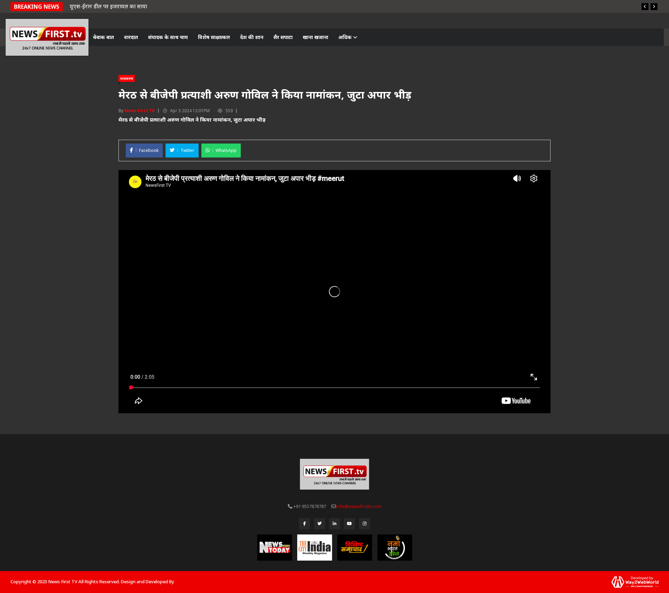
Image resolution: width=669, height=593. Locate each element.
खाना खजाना (315, 37)
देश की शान (251, 37)
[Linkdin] (334, 523)
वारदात (131, 37)
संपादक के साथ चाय (168, 37)
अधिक (345, 37)
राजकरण (126, 78)
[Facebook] (304, 523)
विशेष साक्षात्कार (214, 37)
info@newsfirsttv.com (359, 506)
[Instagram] (364, 523)
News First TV (139, 111)
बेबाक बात (103, 37)
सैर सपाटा (283, 37)
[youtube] (349, 523)
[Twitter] (319, 523)
